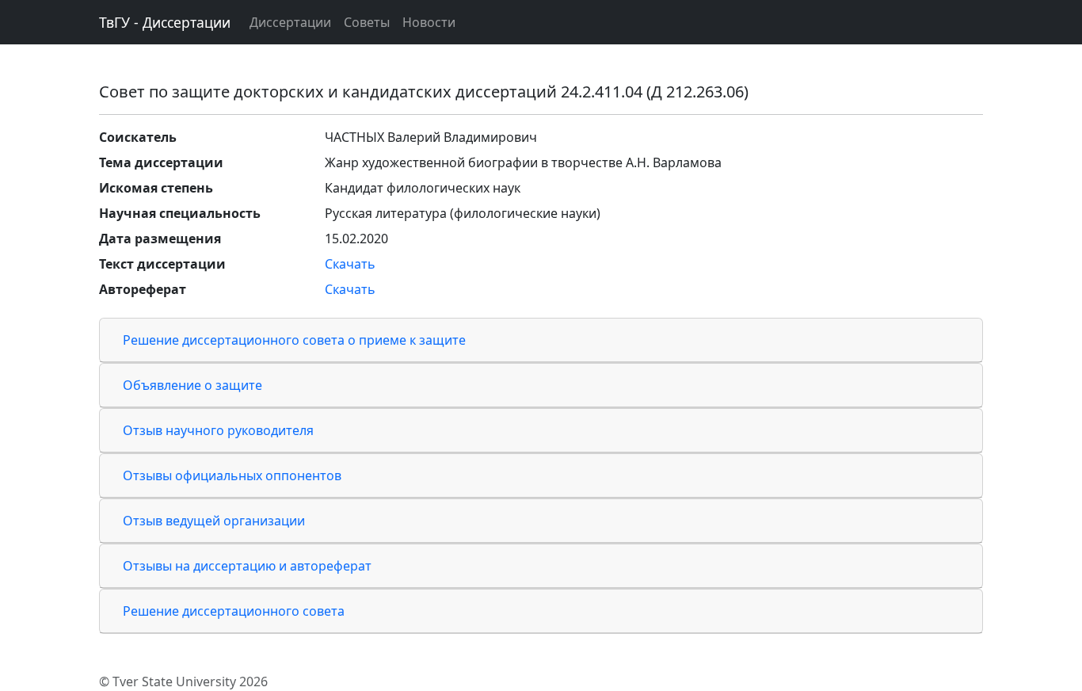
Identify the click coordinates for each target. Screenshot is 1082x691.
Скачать (350, 264)
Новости (428, 22)
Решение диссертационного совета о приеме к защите (294, 340)
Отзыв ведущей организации (214, 520)
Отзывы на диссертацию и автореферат (247, 566)
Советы (367, 22)
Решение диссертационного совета (234, 611)
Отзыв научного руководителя (218, 430)
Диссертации (290, 22)
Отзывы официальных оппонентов (232, 475)
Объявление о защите (192, 385)
